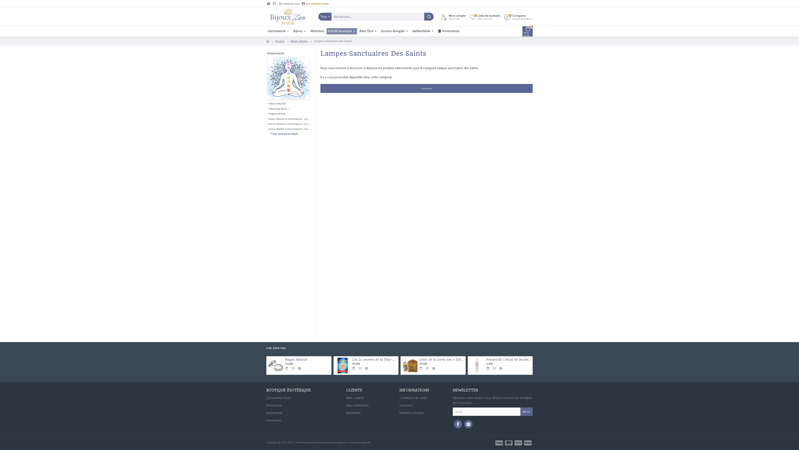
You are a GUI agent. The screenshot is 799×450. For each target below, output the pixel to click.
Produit (279, 41)
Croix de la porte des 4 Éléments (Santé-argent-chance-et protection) (441, 359)
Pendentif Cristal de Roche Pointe (508, 359)
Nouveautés (276, 53)
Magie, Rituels (299, 41)
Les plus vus (276, 348)
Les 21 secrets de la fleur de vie (374, 359)
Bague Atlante (296, 359)
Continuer (426, 88)
